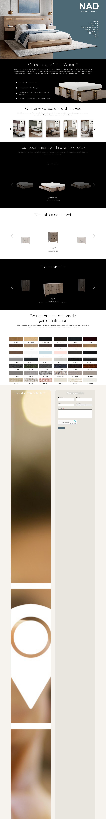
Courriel (59, 403)
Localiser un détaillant (30, 393)
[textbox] (83, 405)
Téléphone (78, 397)
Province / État (79, 403)
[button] (11, 129)
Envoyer (61, 427)
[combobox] (84, 405)
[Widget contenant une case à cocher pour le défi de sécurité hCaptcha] (67, 422)
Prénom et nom (61, 397)
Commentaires (61, 408)
